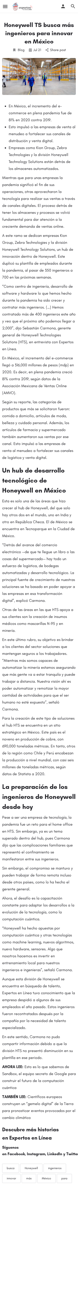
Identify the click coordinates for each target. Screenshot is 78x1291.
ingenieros (55, 1168)
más (29, 1178)
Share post (58, 50)
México (46, 1178)
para (64, 1178)
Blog (21, 50)
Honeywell (31, 1168)
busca (11, 1168)
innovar (11, 1178)
